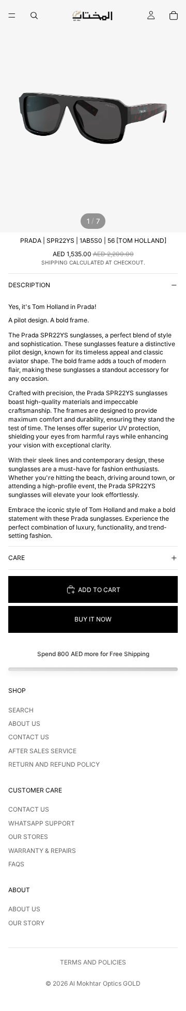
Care (16, 558)
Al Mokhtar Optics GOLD (105, 983)
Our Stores (28, 837)
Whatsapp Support (41, 823)
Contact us (28, 737)
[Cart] (173, 15)
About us (24, 723)
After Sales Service (42, 751)
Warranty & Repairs (42, 850)
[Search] (34, 15)
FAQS (16, 864)
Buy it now (93, 619)
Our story (26, 923)
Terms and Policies (93, 962)
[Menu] (12, 15)
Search (21, 710)
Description (29, 285)
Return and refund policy (54, 764)
